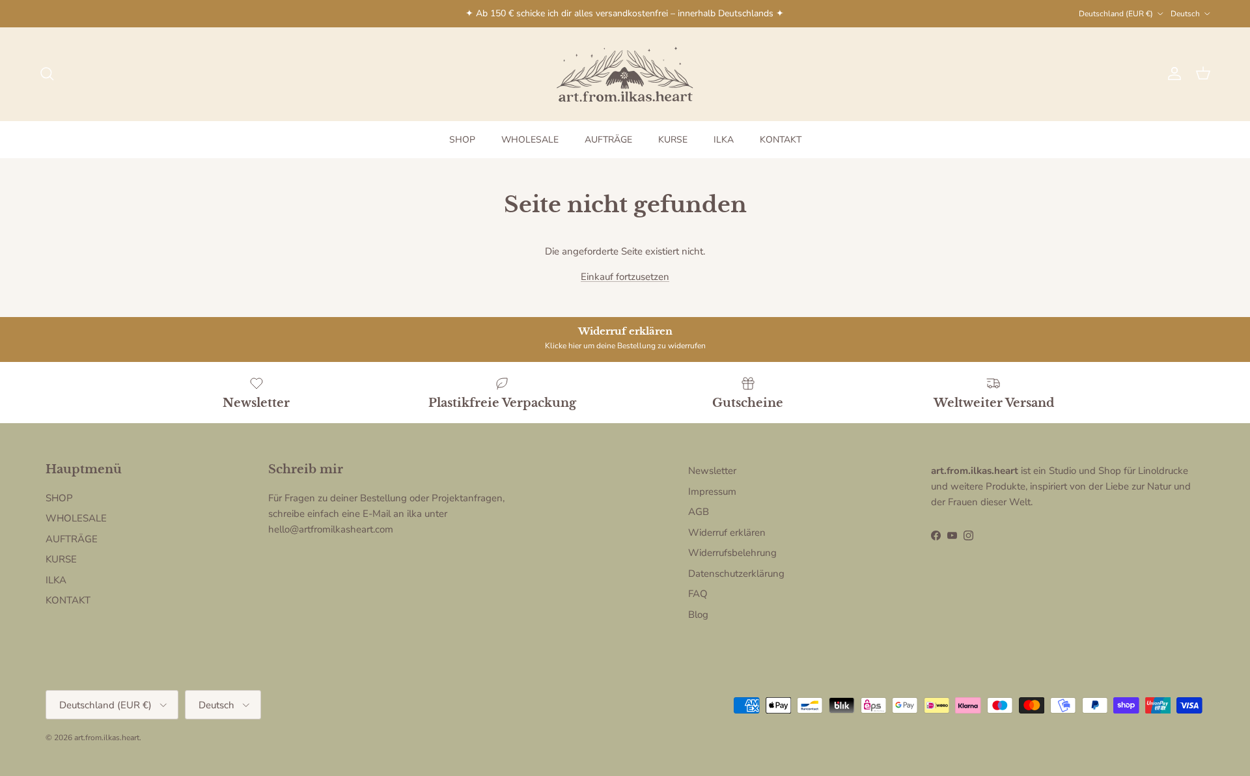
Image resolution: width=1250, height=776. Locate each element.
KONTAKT (780, 139)
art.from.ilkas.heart (106, 737)
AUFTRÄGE (608, 139)
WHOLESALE (530, 139)
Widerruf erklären (727, 532)
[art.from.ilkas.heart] (625, 73)
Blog (698, 614)
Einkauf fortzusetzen (625, 276)
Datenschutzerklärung (736, 573)
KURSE (673, 139)
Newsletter (712, 470)
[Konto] (1171, 73)
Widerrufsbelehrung (732, 552)
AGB (698, 511)
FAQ (698, 593)
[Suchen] (47, 73)
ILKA (724, 139)
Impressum (712, 491)
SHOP (462, 139)
